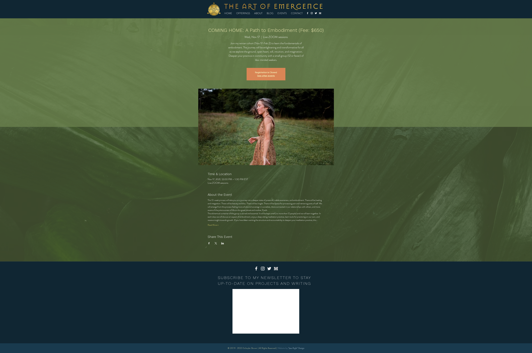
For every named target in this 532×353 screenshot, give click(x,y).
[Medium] (320, 13)
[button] (243, 13)
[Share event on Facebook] (209, 243)
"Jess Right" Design (296, 348)
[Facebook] (307, 13)
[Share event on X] (215, 243)
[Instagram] (311, 13)
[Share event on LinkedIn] (222, 243)
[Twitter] (315, 13)
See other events (266, 75)
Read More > (213, 225)
